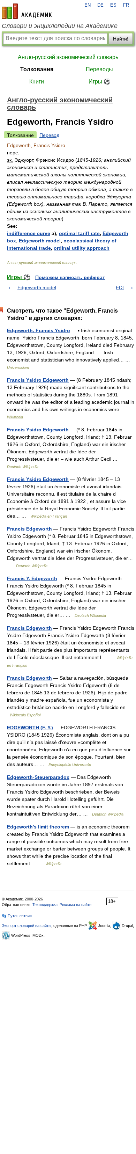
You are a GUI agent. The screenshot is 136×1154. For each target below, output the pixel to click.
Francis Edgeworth (29, 529)
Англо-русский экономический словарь (68, 57)
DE (100, 5)
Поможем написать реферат (70, 277)
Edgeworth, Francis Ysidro (38, 330)
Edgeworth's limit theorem (38, 827)
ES (113, 5)
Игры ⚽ (100, 82)
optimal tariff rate (79, 233)
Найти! (120, 39)
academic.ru (27, 11)
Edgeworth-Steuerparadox (38, 777)
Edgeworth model (40, 240)
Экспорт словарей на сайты (26, 925)
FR (126, 5)
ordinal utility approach (81, 248)
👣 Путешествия (17, 916)
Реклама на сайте (75, 905)
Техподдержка (45, 905)
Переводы (99, 69)
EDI (120, 287)
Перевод (49, 135)
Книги (36, 82)
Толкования (36, 69)
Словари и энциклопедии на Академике (60, 25)
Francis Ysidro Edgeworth (38, 380)
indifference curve (28, 233)
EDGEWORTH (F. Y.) (30, 727)
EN (87, 5)
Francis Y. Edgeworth (32, 578)
